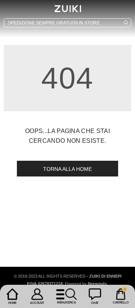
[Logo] (67, 8)
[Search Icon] (67, 22)
